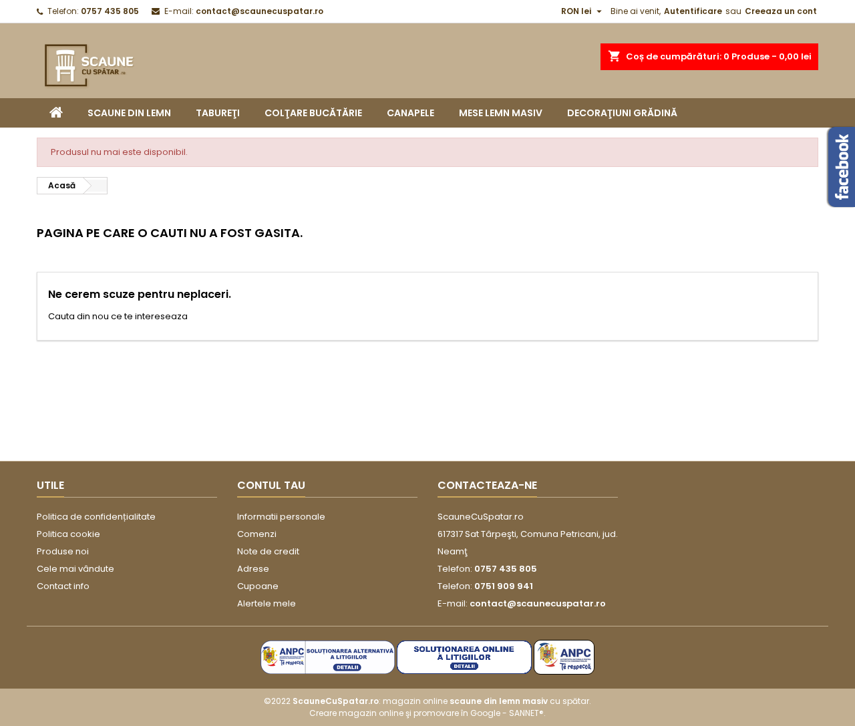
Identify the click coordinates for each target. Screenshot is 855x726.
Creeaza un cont (781, 11)
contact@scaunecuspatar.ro (259, 11)
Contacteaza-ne (487, 485)
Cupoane (258, 586)
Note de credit (268, 551)
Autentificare (693, 11)
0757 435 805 (110, 11)
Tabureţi (218, 113)
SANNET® (526, 713)
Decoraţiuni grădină (622, 113)
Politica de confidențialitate (96, 516)
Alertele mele (266, 603)
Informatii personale (281, 516)
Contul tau (271, 485)
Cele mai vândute (75, 568)
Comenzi (257, 534)
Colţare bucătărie (313, 113)
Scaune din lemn (129, 113)
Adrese (253, 568)
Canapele (410, 113)
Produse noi (63, 551)
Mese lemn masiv (500, 113)
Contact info (63, 586)
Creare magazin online (356, 713)
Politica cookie (68, 534)
